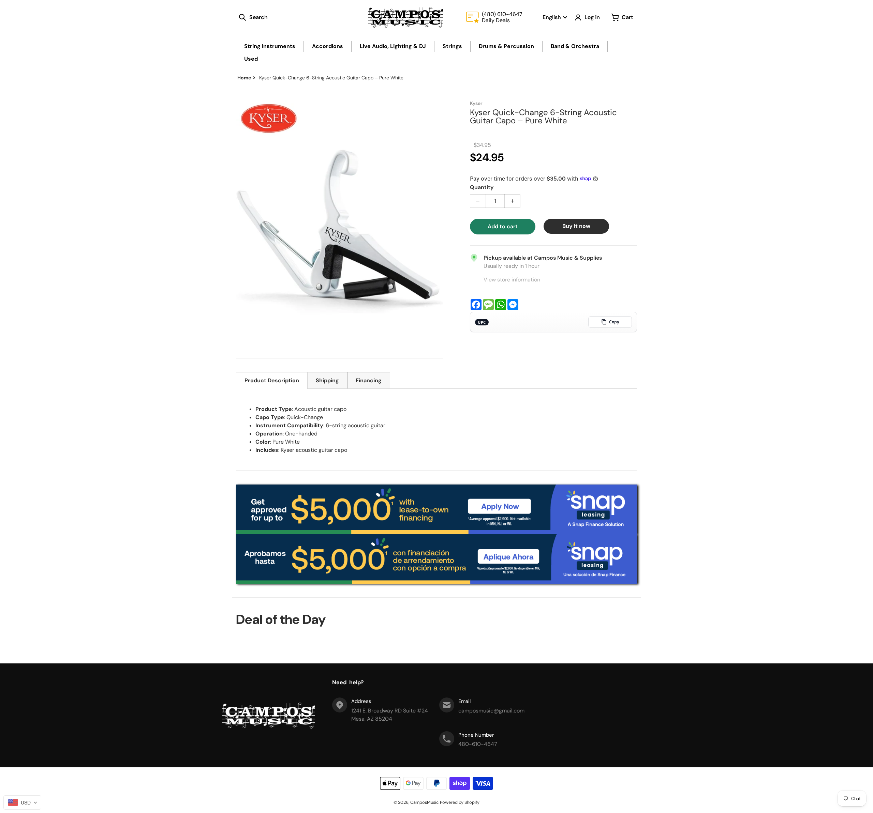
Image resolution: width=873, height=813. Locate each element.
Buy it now (576, 226)
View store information (512, 279)
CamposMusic (424, 802)
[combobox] (22, 802)
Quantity (481, 187)
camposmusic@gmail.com (491, 710)
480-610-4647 (477, 744)
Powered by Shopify (459, 802)
